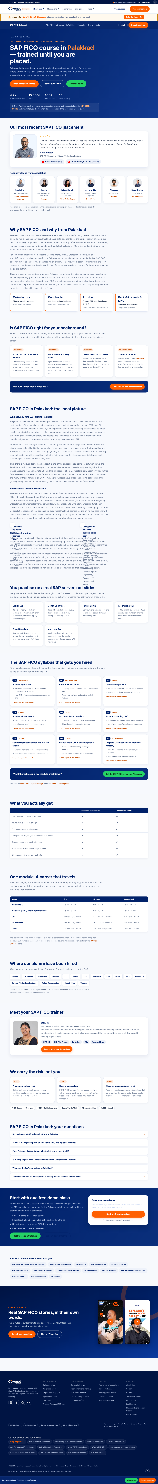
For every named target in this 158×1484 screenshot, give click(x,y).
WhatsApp (131, 1480)
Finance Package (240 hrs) (54, 1404)
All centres (55, 1276)
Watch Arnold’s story (52, 162)
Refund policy (37, 1471)
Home (12, 37)
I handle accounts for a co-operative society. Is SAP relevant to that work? (46, 1176)
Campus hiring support (80, 1396)
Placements (53, 9)
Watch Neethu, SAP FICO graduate (83, 162)
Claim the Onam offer (134, 17)
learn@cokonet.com (32, 2)
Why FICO (50, 25)
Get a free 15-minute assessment (127, 387)
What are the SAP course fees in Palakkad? (32, 1168)
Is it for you (60, 25)
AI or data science (97, 1453)
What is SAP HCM (99, 1447)
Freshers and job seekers (108, 1385)
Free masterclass (143, 2)
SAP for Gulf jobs (109, 1270)
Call (123, 25)
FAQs (98, 25)
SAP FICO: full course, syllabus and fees (28, 1264)
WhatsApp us (76, 84)
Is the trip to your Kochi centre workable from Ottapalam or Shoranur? (44, 1159)
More (91, 9)
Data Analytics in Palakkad (68, 1270)
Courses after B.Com (116, 1442)
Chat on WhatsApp (49, 1334)
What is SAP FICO (19, 1276)
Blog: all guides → (17, 1442)
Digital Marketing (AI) (51, 1393)
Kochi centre (81, 1264)
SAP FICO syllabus (98, 1264)
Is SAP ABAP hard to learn (77, 1447)
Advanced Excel (49, 1389)
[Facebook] (16, 1402)
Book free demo (138, 25)
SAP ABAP (139, 358)
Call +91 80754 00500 (56, 1236)
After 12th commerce (95, 1442)
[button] (110, 1322)
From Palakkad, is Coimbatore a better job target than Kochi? (40, 1151)
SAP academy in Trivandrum (39, 1442)
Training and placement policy (53, 1471)
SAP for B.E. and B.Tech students (22, 1453)
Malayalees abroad (106, 1400)
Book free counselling (22, 1334)
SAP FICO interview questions (133, 1270)
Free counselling (140, 9)
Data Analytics (49, 1385)
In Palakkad (70, 25)
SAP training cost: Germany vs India (68, 1442)
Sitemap (68, 1471)
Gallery (129, 1393)
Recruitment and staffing (81, 1389)
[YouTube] (28, 1402)
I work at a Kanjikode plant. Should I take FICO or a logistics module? (44, 1143)
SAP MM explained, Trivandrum (51, 1447)
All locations (131, 1400)
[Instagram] (22, 1402)
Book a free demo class (24, 84)
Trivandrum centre (133, 1396)
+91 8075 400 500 (17, 2)
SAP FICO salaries (118, 1264)
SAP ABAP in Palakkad (43, 1270)
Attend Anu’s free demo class (57, 1049)
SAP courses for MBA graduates (122, 1447)
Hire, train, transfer (78, 1393)
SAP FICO (18, 37)
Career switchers (105, 1389)
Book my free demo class (118, 1214)
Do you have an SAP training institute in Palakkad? (36, 1134)
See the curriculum (52, 84)
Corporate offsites (78, 1400)
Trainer (91, 25)
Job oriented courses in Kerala (51, 1453)
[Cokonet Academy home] (14, 9)
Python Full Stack (50, 1396)
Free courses (119, 9)
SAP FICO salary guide (59, 784)
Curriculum (81, 25)
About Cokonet (132, 1385)
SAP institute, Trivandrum (60, 1264)
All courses (38, 9)
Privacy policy (13, 1471)
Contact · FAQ (131, 1414)
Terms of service (25, 1471)
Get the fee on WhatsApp (25, 1236)
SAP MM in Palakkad (20, 1270)
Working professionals (107, 1393)
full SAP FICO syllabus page (31, 784)
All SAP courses (90, 1270)
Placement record (38, 1276)
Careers (129, 1389)
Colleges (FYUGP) (106, 1396)
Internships (67, 9)
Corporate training (78, 1385)
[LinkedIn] (10, 1402)
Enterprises (80, 9)
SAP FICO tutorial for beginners (22, 1447)
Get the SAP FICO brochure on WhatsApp (124, 774)
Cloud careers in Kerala (77, 1453)
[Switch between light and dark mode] (147, 1471)
